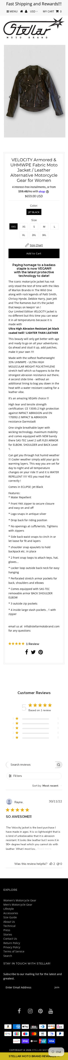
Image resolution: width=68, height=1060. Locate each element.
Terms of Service (13, 951)
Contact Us (10, 938)
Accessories (10, 913)
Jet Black (33, 212)
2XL (34, 235)
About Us (9, 921)
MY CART (52, 11)
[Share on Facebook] (26, 653)
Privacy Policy (11, 947)
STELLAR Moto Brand (45, 1050)
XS (23, 226)
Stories (7, 934)
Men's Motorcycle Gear (17, 904)
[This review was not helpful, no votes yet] (58, 864)
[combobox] (47, 786)
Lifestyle (8, 909)
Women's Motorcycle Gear (19, 900)
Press (6, 930)
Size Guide (10, 917)
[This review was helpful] (51, 864)
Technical (9, 926)
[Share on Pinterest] (40, 653)
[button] (34, 1056)
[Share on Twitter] (33, 653)
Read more (44, 849)
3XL (44, 235)
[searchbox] (30, 765)
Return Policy (11, 943)
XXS (13, 226)
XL (23, 235)
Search (7, 956)
